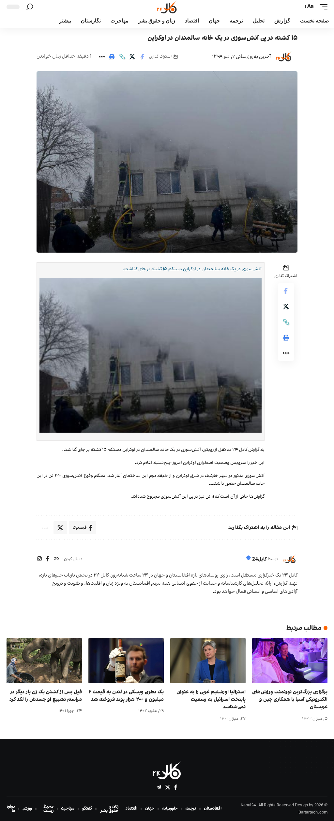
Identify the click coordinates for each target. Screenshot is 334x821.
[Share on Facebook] (142, 56)
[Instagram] (39, 559)
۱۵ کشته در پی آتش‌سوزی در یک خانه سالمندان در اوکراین (222, 38)
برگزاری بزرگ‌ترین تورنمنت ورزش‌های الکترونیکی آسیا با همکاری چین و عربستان (289, 699)
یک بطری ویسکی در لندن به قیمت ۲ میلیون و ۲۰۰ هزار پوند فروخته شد (126, 695)
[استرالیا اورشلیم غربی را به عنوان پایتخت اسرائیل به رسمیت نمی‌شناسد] (208, 660)
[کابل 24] (167, 7)
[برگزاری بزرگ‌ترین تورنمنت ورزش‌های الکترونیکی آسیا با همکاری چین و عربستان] (289, 660)
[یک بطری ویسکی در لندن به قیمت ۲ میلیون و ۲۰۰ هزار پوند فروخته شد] (126, 660)
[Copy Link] (122, 56)
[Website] (56, 559)
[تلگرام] (159, 787)
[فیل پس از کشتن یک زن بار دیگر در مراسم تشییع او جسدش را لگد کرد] (44, 660)
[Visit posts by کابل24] (284, 56)
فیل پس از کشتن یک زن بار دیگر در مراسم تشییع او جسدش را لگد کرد (45, 695)
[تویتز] (167, 787)
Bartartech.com (312, 812)
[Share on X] (132, 56)
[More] (101, 56)
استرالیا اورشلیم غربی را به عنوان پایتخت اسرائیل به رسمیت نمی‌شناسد (211, 699)
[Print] (111, 56)
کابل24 (259, 559)
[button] (321, 6)
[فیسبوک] (47, 559)
